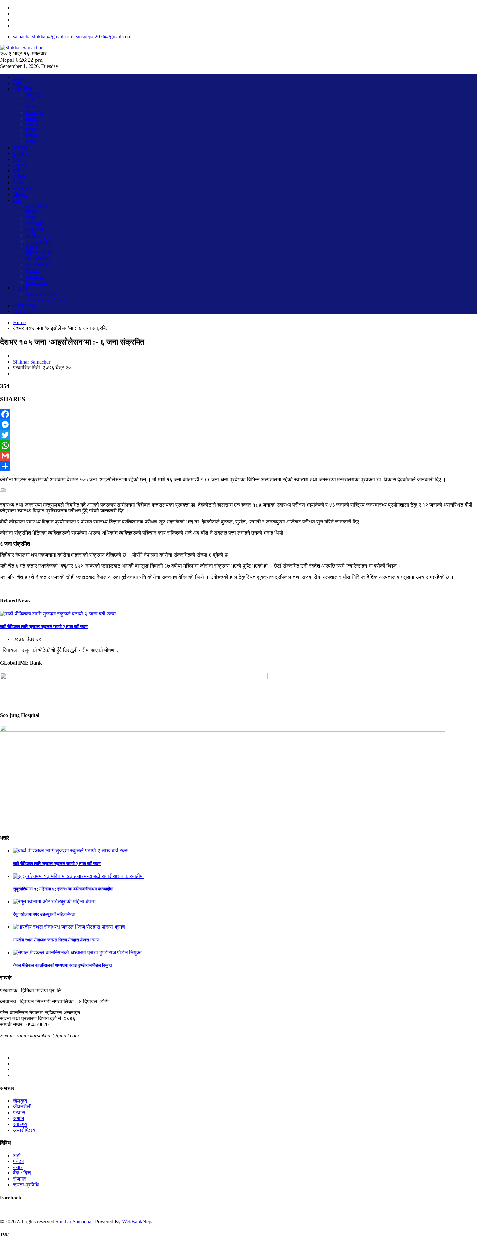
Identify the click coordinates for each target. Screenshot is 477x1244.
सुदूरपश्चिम (23, 89)
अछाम (31, 118)
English (21, 288)
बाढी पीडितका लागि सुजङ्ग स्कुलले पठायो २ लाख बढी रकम (44, 626)
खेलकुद (20, 194)
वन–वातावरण (38, 264)
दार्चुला (32, 130)
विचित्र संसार (39, 253)
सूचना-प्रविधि (39, 241)
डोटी (30, 100)
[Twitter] (238, 435)
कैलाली (33, 124)
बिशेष (18, 83)
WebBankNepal (138, 1221)
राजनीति (21, 153)
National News (41, 294)
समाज (18, 1118)
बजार (18, 1167)
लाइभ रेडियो (24, 305)
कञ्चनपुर (34, 112)
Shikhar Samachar (31, 361)
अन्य (17, 200)
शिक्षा (17, 159)
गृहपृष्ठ (19, 77)
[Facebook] (238, 414)
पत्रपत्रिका (37, 282)
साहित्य (19, 176)
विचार (18, 182)
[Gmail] (238, 456)
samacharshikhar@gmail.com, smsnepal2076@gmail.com (72, 36)
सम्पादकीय (23, 188)
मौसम (31, 217)
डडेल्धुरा (33, 95)
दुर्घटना (32, 270)
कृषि (17, 171)
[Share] (238, 466)
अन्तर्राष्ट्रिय (37, 206)
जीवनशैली (35, 229)
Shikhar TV (25, 311)
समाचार (20, 147)
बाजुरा (31, 136)
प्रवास (32, 247)
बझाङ (31, 141)
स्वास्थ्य (20, 165)
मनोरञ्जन (35, 223)
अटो (17, 1155)
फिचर (31, 212)
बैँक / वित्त (22, 1173)
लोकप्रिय (35, 276)
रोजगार (19, 1179)
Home (19, 322)
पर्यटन (18, 1161)
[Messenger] (238, 424)
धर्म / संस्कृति (38, 258)
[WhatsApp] (238, 445)
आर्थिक (32, 235)
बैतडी (31, 106)
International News (45, 299)
